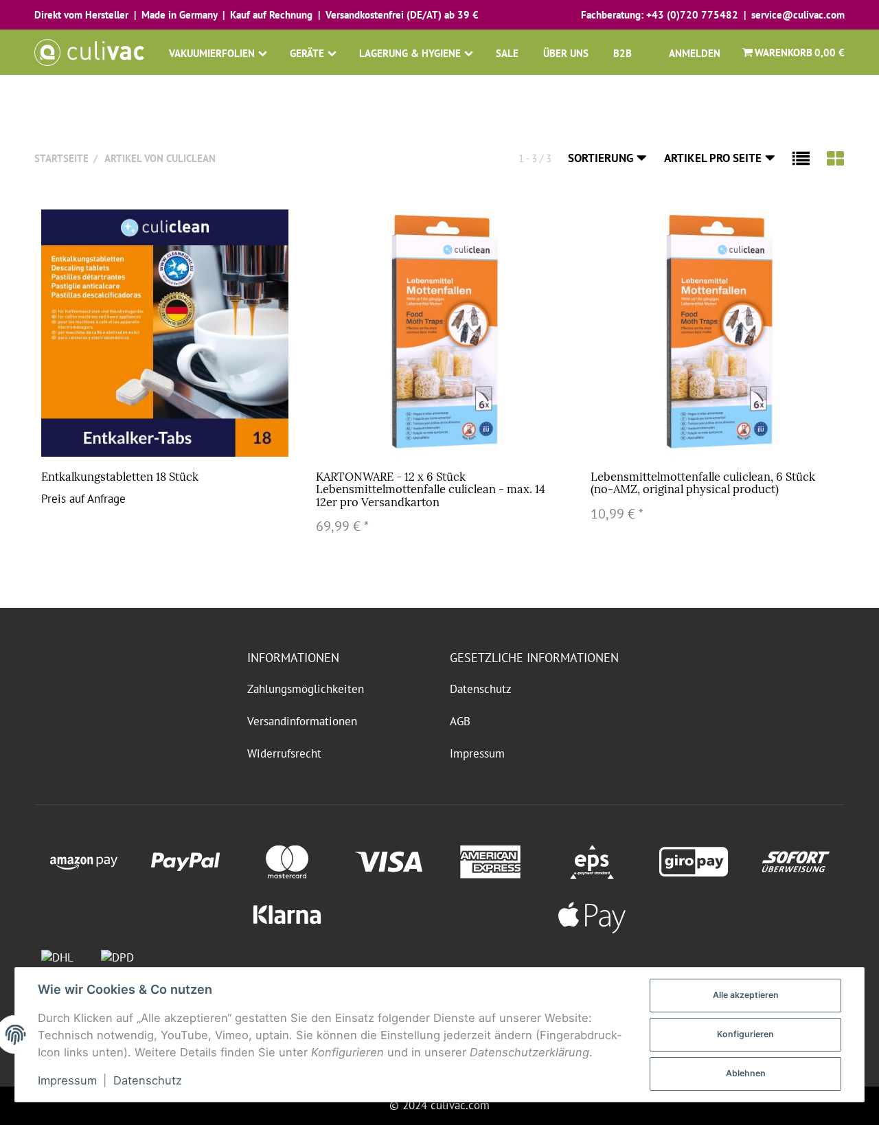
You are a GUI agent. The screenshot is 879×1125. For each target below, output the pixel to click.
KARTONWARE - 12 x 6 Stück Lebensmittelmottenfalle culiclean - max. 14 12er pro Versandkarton (430, 489)
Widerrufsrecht (284, 753)
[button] (801, 158)
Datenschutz (481, 688)
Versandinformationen (302, 721)
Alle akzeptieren (746, 995)
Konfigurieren (745, 1034)
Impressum (477, 753)
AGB (460, 721)
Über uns (566, 53)
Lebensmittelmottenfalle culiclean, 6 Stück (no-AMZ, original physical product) (703, 483)
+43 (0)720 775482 (692, 14)
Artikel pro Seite (714, 158)
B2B (622, 53)
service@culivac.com (798, 14)
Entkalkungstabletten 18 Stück (119, 476)
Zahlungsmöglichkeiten (305, 688)
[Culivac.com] (89, 52)
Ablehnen (746, 1073)
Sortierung (602, 158)
